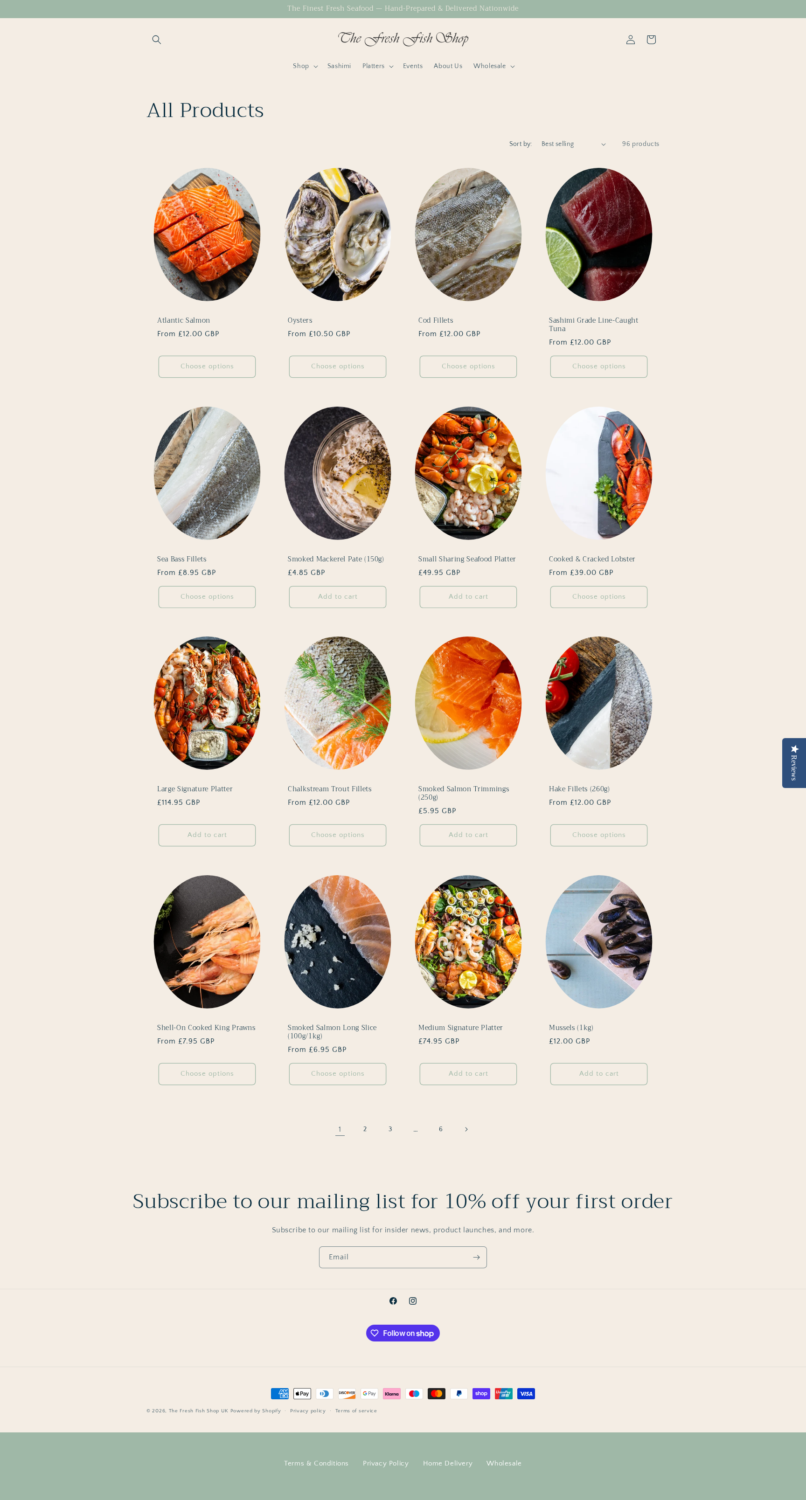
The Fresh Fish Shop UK (199, 1411)
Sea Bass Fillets (182, 559)
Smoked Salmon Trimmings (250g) (463, 793)
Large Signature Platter (195, 789)
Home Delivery (448, 1463)
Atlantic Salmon (183, 320)
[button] (156, 39)
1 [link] (340, 1129)
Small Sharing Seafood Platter (467, 559)
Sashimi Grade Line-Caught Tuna (594, 324)
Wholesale (503, 1463)
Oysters (300, 320)
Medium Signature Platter (460, 1028)
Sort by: (520, 144)
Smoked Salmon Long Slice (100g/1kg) (332, 1032)
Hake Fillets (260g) (579, 789)
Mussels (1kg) (571, 1028)
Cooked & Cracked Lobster (592, 559)
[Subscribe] (476, 1257)
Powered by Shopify (255, 1411)
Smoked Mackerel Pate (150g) (336, 559)
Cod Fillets (435, 320)
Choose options (207, 366)
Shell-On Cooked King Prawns (206, 1028)
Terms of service (356, 1411)
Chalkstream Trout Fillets (330, 789)
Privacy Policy (386, 1463)
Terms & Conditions (316, 1463)
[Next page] (466, 1129)
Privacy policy (308, 1411)
